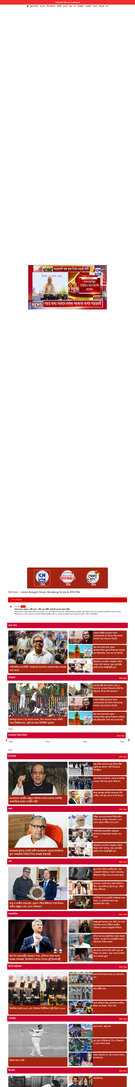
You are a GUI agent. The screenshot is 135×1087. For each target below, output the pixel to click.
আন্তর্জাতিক (88, 6)
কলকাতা (65, 6)
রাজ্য (70, 6)
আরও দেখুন (123, 678)
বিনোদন (95, 6)
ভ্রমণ (107, 6)
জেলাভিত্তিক (80, 6)
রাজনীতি (59, 6)
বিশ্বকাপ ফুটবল (34, 6)
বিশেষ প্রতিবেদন (51, 6)
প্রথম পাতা (42, 6)
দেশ (74, 6)
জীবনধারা (101, 6)
